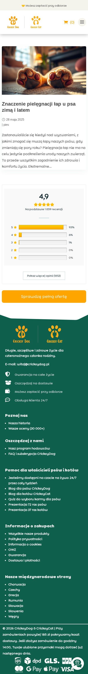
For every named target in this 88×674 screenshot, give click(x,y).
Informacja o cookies (25, 544)
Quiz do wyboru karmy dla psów (34, 499)
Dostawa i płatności (24, 560)
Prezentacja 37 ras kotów (28, 510)
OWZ (12, 549)
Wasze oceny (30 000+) (26, 428)
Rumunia (15, 600)
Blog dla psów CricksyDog (29, 488)
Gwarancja (17, 555)
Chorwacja (17, 584)
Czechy (14, 590)
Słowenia (15, 611)
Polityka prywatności (25, 539)
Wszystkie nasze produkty (28, 533)
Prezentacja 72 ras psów (27, 504)
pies (6, 124)
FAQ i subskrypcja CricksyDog (31, 454)
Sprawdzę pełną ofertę (44, 296)
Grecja (13, 595)
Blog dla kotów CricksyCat (29, 494)
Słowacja (15, 606)
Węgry (13, 616)
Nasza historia (19, 423)
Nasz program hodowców (29, 448)
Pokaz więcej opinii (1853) (44, 276)
